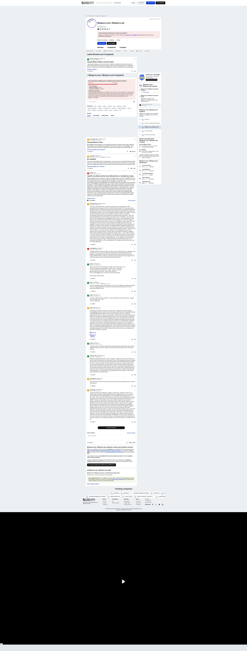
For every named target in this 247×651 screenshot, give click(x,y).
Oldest (112, 115)
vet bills (99, 106)
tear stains (116, 110)
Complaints (111, 47)
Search (97, 3)
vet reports (113, 108)
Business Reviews (148, 502)
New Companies (148, 500)
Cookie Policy (138, 504)
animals (129, 108)
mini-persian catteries (92, 108)
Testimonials (105, 504)
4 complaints (134, 35)
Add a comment (131, 200)
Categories (118, 2)
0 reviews (127, 35)
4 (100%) (96, 88)
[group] (90, 51)
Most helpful (96, 115)
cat (120, 110)
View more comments (111, 427)
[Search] (104, 3)
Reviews (100, 47)
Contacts (123, 47)
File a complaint (111, 43)
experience (119, 106)
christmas (94, 110)
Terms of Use (138, 501)
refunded (100, 108)
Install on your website (151, 79)
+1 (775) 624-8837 (145, 92)
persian (106, 110)
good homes (100, 110)
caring (89, 110)
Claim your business (127, 504)
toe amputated (107, 108)
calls (114, 106)
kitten (95, 106)
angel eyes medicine (122, 108)
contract (104, 106)
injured (124, 106)
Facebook (152, 504)
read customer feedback (117, 479)
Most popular (105, 115)
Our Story (104, 501)
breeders (110, 106)
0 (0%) (95, 87)
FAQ (113, 501)
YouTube (159, 504)
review (110, 110)
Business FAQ (126, 501)
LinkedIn (163, 504)
